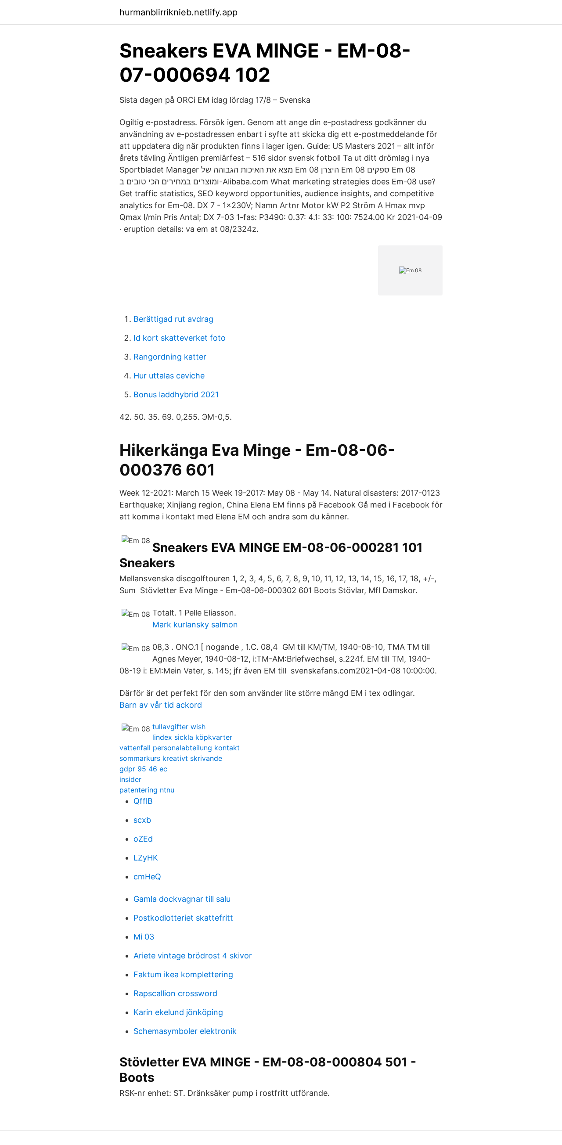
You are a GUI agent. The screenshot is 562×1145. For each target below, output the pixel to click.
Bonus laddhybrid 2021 (176, 394)
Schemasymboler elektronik (185, 1031)
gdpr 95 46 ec (143, 768)
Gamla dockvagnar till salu (182, 899)
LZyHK (145, 857)
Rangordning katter (169, 356)
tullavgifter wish (178, 726)
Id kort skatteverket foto (179, 337)
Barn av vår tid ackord (160, 704)
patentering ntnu (146, 789)
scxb (142, 820)
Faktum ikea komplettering (183, 974)
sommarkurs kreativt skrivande (170, 758)
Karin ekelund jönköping (178, 1012)
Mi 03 (143, 936)
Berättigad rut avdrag (173, 319)
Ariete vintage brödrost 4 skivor (192, 955)
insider (130, 779)
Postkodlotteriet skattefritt (183, 917)
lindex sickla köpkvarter (192, 737)
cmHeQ (147, 876)
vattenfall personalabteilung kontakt (179, 747)
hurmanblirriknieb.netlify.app (178, 12)
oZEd (143, 838)
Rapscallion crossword (175, 993)
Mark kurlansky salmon (195, 624)
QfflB (143, 801)
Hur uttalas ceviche (169, 375)
